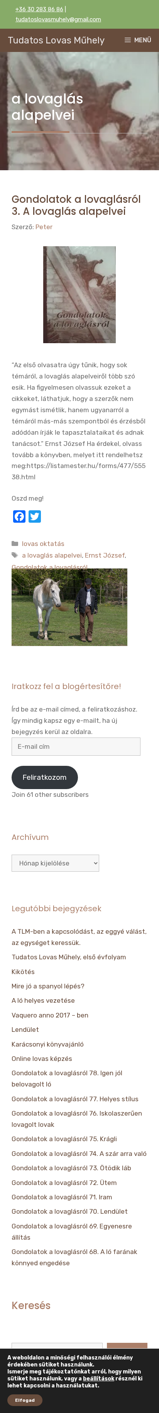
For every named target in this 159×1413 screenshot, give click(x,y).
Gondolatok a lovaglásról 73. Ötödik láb (71, 1168)
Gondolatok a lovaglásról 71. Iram (62, 1197)
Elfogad (25, 1400)
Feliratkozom (44, 777)
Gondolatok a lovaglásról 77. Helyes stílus (75, 1099)
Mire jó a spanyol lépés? (48, 986)
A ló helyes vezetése (43, 1000)
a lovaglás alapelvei (52, 555)
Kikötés (23, 972)
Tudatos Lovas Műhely (56, 40)
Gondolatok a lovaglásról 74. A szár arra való (79, 1153)
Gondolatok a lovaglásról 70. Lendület (70, 1211)
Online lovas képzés (42, 1058)
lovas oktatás (43, 544)
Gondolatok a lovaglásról (50, 567)
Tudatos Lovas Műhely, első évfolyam (69, 957)
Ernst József (105, 555)
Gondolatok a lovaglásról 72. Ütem (64, 1183)
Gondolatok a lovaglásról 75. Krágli (64, 1139)
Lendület (25, 1029)
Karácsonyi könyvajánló (48, 1044)
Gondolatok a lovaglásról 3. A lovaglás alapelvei (76, 205)
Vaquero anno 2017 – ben (50, 1015)
